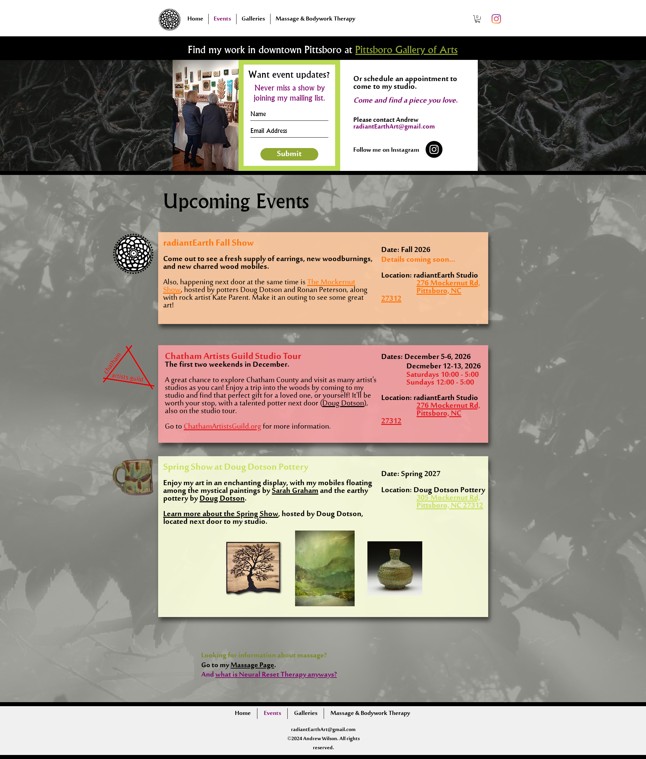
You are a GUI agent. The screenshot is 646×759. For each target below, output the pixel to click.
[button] (477, 19)
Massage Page (252, 666)
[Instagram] (496, 19)
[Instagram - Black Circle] (434, 149)
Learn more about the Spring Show (220, 514)
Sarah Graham (295, 491)
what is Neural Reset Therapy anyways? (276, 675)
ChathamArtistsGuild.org (222, 427)
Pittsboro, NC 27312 (421, 417)
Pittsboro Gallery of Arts (406, 50)
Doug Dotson (343, 403)
